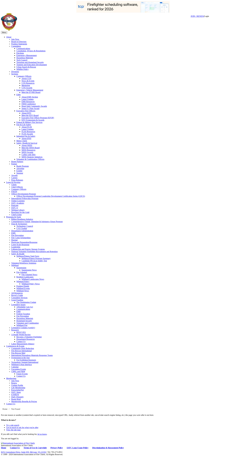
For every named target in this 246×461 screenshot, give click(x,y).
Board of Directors (18, 41)
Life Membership (18, 388)
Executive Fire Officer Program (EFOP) (38, 118)
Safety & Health (17, 254)
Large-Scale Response (20, 245)
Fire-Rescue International (21, 351)
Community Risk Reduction (22, 348)
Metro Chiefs (21, 141)
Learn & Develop (13, 182)
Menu (4, 32)
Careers (14, 178)
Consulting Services (19, 298)
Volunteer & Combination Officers (30, 159)
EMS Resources (28, 101)
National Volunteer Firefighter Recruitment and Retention (34, 251)
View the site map (13, 430)
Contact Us (20, 341)
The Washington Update (26, 302)
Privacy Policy (56, 448)
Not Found (15, 409)
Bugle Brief (16, 399)
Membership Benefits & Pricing (24, 401)
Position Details (22, 286)
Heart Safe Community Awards (34, 106)
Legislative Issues (18, 304)
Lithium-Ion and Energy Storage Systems (28, 249)
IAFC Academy (17, 203)
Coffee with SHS (28, 155)
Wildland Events (23, 288)
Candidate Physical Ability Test (34, 261)
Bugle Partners (17, 161)
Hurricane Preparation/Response (24, 242)
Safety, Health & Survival (26, 143)
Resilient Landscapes (24, 277)
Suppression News (29, 270)
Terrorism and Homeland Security (30, 62)
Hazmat (14, 240)
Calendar (15, 367)
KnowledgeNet (17, 390)
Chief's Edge (16, 215)
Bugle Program (22, 166)
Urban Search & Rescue (26, 67)
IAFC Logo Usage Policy (77, 448)
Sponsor (19, 173)
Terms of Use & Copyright (35, 448)
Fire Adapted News (29, 274)
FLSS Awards (27, 134)
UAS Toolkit (21, 228)
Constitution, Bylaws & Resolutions (30, 51)
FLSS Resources (28, 131)
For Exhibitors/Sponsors (26, 360)
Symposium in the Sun (20, 358)
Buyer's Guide (17, 295)
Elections (20, 53)
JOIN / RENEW (197, 16)
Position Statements (19, 44)
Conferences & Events (15, 346)
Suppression (21, 268)
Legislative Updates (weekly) (23, 328)
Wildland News (22, 291)
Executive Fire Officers (25, 111)
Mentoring (26, 85)
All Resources (17, 293)
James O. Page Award (30, 108)
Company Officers (23, 76)
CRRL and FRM (18, 371)
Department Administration (22, 231)
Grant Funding (17, 300)
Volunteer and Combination (27, 323)
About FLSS (27, 127)
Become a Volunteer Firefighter (29, 337)
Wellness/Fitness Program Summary (36, 258)
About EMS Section (30, 97)
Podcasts (14, 205)
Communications (23, 48)
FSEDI (14, 191)
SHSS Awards (27, 152)
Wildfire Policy (22, 69)
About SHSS (27, 145)
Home (4, 409)
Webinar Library (18, 210)
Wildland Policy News (31, 284)
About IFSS (26, 138)
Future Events (22, 374)
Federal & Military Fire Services (29, 122)
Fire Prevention (17, 235)
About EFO (26, 113)
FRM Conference (29, 104)
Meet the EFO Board (30, 115)
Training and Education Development (31, 65)
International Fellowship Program (24, 198)
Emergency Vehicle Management (29, 90)
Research (15, 330)
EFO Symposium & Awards (33, 120)
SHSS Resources (28, 150)
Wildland (15, 265)
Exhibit (19, 171)
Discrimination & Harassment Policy (108, 448)
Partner (14, 164)
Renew (14, 383)
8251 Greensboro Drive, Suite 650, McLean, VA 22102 (23, 452)
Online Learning (18, 201)
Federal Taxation (23, 314)
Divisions (15, 71)
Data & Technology (19, 224)
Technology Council (24, 226)
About (8, 37)
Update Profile (17, 385)
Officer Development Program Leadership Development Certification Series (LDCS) (50, 196)
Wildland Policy (22, 281)
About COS (26, 78)
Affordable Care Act (24, 307)
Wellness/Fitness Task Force (27, 256)
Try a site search (12, 425)
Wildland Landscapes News (33, 279)
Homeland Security (24, 321)
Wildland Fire (21, 325)
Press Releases (17, 180)
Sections (14, 74)
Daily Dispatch (17, 397)
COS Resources (28, 83)
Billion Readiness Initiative (22, 219)
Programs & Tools (13, 217)
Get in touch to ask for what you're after (22, 427)
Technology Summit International (24, 362)
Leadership (15, 247)
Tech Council (21, 60)
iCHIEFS (15, 394)
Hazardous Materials (24, 58)
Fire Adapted (21, 272)
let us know (42, 434)
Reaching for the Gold (20, 212)
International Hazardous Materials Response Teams (32, 355)
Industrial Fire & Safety (25, 136)
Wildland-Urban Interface (21, 364)
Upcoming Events (18, 369)
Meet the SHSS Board (31, 148)
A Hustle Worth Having (20, 334)
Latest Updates (28, 99)
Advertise (20, 168)
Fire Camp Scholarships (21, 238)
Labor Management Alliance (22, 344)
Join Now (15, 39)
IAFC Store (16, 392)
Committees (16, 46)
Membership (11, 378)
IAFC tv (14, 208)
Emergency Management (26, 55)
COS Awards (27, 88)
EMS (18, 95)
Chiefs (14, 185)
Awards (14, 175)
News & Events (28, 81)
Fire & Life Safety (23, 125)
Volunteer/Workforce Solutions (23, 263)
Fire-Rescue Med (18, 353)
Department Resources (25, 339)
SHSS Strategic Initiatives (32, 157)
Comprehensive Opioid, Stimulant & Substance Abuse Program (37, 221)
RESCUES (21, 332)
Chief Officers (17, 187)
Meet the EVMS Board (31, 92)
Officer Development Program (23, 194)
